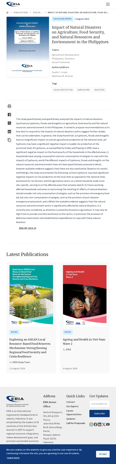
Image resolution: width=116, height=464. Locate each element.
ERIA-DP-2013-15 (27, 228)
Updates (70, 418)
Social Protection (61, 62)
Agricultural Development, (65, 55)
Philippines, (58, 58)
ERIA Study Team (21, 362)
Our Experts (72, 406)
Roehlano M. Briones (62, 76)
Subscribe (99, 413)
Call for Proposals (75, 423)
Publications (21, 12)
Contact (70, 402)
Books (14, 332)
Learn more (13, 457)
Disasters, (70, 58)
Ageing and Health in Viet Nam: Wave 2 (84, 341)
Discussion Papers (38, 12)
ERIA (68, 349)
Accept (103, 454)
